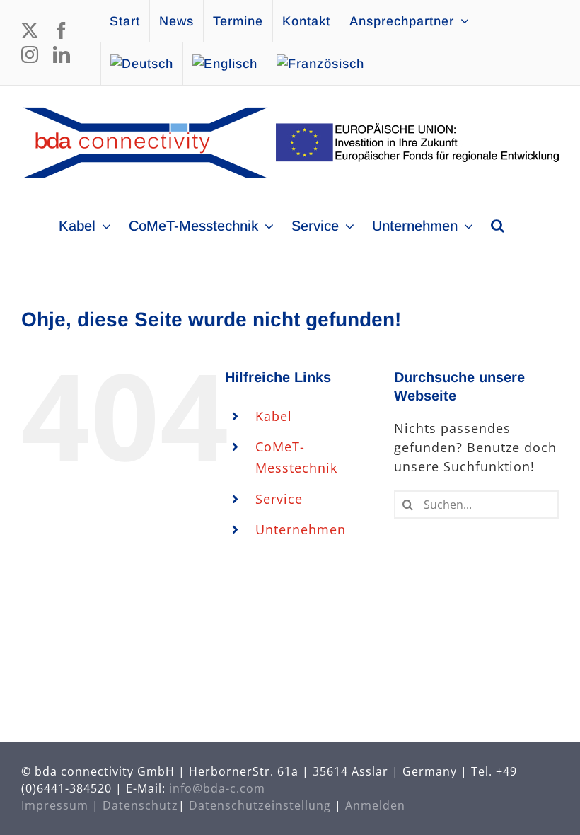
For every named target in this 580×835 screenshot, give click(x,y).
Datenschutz (140, 805)
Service (279, 498)
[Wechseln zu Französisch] (320, 63)
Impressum (54, 805)
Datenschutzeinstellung (260, 805)
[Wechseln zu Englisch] (225, 63)
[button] (497, 225)
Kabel (273, 416)
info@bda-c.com (217, 788)
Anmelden (375, 805)
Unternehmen (300, 529)
